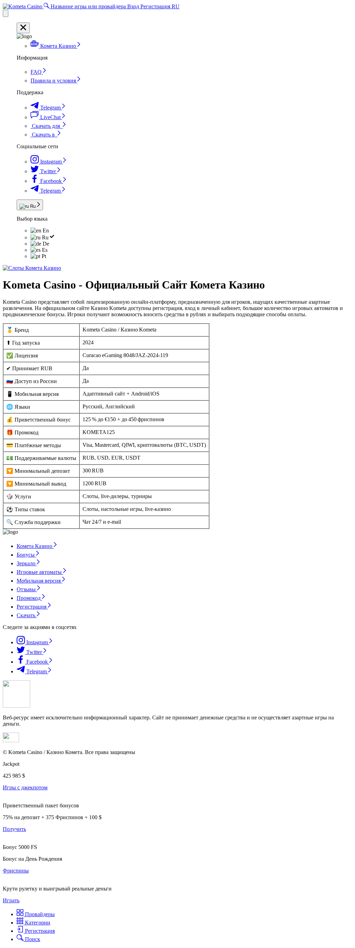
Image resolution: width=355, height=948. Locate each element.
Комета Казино (35, 546)
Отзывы (27, 589)
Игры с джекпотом (25, 787)
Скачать (27, 615)
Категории (37, 922)
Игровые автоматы (40, 572)
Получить (14, 829)
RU (176, 6)
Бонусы (26, 555)
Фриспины (16, 871)
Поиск (32, 939)
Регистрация (156, 6)
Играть (11, 900)
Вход (133, 6)
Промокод (29, 598)
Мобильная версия (39, 581)
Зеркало (27, 563)
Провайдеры (39, 914)
